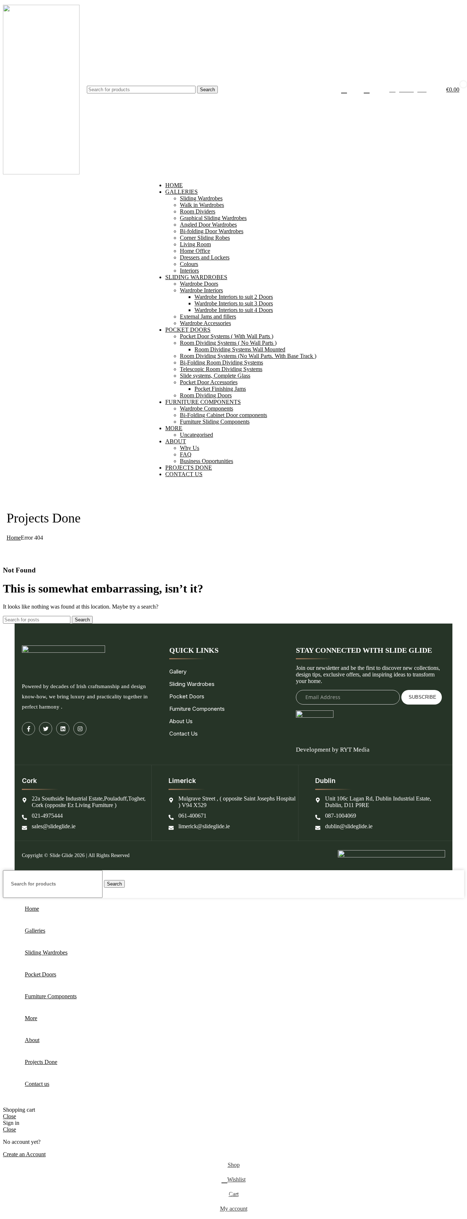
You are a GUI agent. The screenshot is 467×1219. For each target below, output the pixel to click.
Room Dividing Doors (206, 395)
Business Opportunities (206, 461)
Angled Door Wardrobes (208, 224)
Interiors (189, 270)
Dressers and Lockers (204, 257)
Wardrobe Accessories (205, 323)
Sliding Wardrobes (201, 198)
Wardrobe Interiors (201, 290)
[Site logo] (41, 172)
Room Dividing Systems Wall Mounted (239, 349)
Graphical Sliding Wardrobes (213, 218)
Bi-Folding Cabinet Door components (223, 415)
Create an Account (24, 1154)
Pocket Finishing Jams (220, 389)
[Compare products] (344, 89)
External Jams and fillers (208, 316)
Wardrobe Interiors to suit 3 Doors (233, 303)
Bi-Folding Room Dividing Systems (221, 362)
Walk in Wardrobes (202, 205)
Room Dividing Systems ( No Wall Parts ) (228, 343)
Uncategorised (196, 435)
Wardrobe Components (206, 408)
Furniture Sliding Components (215, 421)
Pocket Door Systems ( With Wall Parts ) (226, 336)
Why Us (189, 448)
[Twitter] (45, 728)
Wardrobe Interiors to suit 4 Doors (233, 310)
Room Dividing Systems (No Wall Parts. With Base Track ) (248, 356)
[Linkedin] (62, 728)
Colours (189, 264)
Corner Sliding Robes (205, 238)
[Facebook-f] (28, 728)
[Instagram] (79, 728)
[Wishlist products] (366, 89)
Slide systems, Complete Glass (215, 376)
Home (14, 538)
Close (9, 1116)
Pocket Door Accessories (209, 382)
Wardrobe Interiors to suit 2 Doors (233, 297)
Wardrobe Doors (199, 284)
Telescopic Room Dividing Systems (221, 369)
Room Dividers (197, 211)
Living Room (195, 244)
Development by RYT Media (333, 749)
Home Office (195, 251)
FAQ (186, 454)
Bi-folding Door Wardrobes (211, 231)
